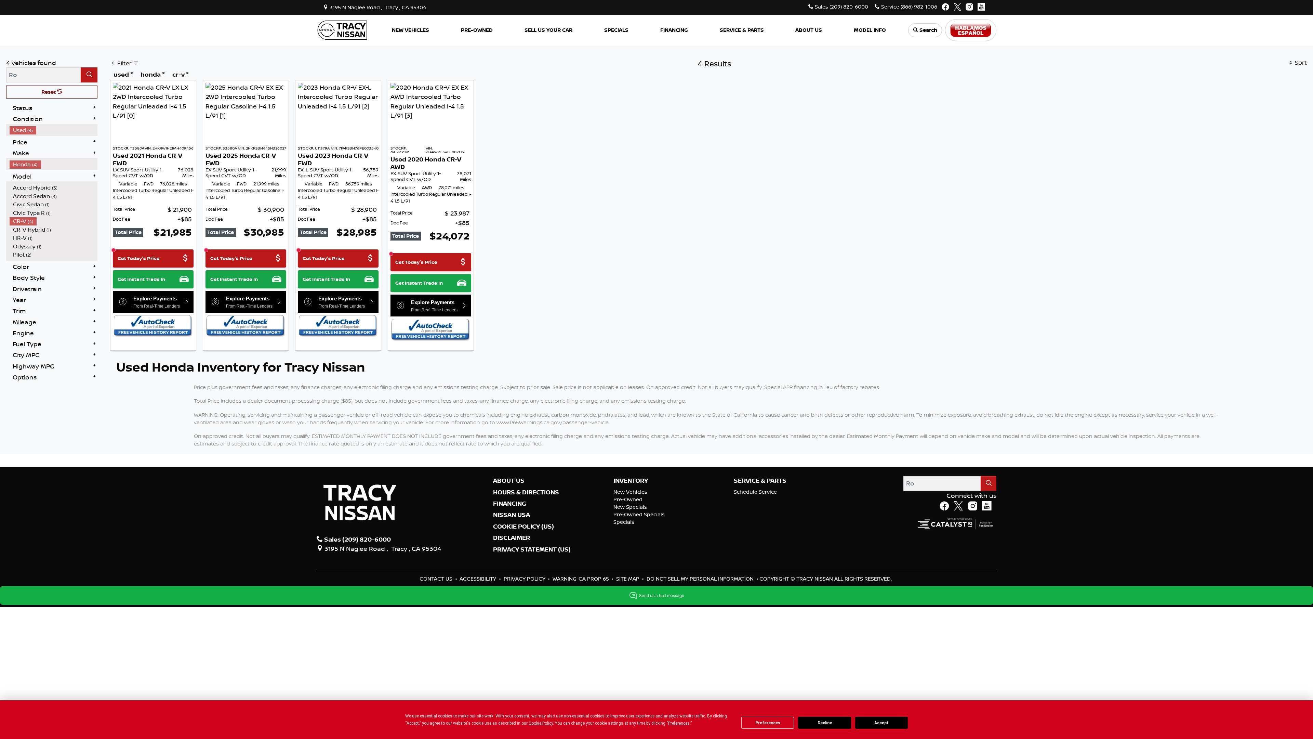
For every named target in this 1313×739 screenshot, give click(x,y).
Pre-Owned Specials (639, 514)
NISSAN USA (511, 514)
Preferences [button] (679, 723)
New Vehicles (630, 491)
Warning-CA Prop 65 (581, 578)
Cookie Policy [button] (541, 723)
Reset (49, 91)
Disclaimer (511, 537)
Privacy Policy (525, 578)
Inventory (630, 480)
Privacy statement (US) (532, 549)
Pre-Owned (627, 499)
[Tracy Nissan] (342, 29)
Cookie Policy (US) (523, 526)
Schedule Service (755, 491)
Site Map (628, 578)
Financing (509, 503)
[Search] (89, 74)
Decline (825, 723)
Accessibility (479, 578)
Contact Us (437, 578)
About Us (509, 480)
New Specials (630, 506)
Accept (881, 723)
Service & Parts (760, 480)
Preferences (767, 723)
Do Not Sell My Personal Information (701, 578)
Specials (623, 522)
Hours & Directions (526, 492)
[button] (410, 30)
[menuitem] (54, 130)
